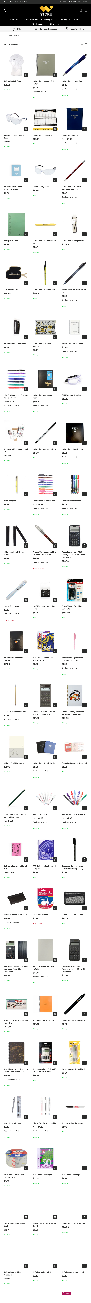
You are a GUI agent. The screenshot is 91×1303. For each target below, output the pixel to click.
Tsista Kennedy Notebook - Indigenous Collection (74, 712)
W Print (63, 2)
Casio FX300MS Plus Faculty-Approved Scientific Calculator (74, 969)
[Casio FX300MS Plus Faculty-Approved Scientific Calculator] (74, 950)
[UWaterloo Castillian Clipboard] (16, 1256)
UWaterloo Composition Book (43, 396)
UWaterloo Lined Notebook (73, 1223)
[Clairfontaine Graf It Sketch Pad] (16, 850)
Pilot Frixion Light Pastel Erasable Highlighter (72, 658)
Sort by (7, 44)
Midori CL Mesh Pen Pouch (15, 915)
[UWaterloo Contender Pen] (45, 433)
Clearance (54, 24)
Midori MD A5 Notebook (14, 763)
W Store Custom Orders (78, 2)
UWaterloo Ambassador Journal (14, 658)
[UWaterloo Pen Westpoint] (16, 327)
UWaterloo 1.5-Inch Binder (44, 763)
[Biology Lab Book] (16, 224)
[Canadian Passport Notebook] (74, 747)
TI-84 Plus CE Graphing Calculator (72, 607)
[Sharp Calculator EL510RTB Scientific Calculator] (45, 1053)
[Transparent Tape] (45, 898)
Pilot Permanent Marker (72, 501)
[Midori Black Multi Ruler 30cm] (16, 536)
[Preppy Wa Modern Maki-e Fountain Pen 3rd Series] (45, 536)
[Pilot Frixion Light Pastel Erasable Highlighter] (74, 641)
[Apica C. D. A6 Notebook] (74, 327)
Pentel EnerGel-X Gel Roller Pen (74, 290)
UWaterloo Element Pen (72, 81)
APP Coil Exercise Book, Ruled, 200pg (43, 658)
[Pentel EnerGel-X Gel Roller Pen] (74, 273)
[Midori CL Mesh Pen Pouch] (16, 898)
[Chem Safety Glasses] (45, 170)
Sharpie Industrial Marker (73, 1123)
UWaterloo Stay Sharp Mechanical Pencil (71, 188)
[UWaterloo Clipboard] (74, 119)
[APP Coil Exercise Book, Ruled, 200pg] (45, 641)
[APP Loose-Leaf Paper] (45, 1158)
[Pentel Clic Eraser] (16, 590)
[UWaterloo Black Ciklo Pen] (74, 1004)
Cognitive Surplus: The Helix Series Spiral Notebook (16, 1070)
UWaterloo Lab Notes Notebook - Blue (13, 188)
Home (5, 35)
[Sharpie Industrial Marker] (74, 1107)
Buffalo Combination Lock (73, 1272)
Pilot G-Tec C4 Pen (41, 814)
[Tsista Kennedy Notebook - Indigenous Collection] (74, 695)
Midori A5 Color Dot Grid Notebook (43, 967)
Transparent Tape (40, 915)
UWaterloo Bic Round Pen (44, 289)
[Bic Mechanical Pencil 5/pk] (74, 1053)
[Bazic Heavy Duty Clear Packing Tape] (16, 1158)
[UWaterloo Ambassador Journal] (16, 641)
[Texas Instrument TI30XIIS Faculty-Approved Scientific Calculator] (74, 536)
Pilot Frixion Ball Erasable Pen (74, 814)
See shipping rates (33, 2)
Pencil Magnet (10, 501)
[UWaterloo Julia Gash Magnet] (45, 327)
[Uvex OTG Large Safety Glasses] (16, 119)
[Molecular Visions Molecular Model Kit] (16, 1004)
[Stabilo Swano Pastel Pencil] (16, 695)
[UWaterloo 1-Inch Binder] (74, 433)
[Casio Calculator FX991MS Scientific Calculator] (45, 695)
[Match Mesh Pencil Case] (74, 898)
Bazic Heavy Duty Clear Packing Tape (14, 1175)
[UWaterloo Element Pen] (74, 65)
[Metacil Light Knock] (16, 1107)
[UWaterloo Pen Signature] (74, 224)
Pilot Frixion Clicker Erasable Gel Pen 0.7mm (16, 396)
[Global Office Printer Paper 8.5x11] (45, 1207)
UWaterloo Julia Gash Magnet (42, 344)
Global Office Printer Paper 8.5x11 (44, 1224)
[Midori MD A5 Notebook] (16, 747)
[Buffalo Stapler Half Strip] (45, 1256)
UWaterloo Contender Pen (44, 449)
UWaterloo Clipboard (71, 135)
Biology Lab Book (11, 241)
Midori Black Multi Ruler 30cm (14, 553)
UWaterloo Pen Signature (73, 241)
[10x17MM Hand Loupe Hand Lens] (45, 590)
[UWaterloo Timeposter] (45, 119)
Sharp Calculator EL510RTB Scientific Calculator (44, 1070)
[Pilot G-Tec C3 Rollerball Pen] (45, 1107)
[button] (86, 10)
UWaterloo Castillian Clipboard (12, 1273)
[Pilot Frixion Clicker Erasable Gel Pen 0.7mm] (16, 379)
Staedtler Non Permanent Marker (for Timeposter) (73, 867)
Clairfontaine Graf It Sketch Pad (15, 867)
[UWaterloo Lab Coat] (16, 65)
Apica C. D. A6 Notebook (72, 343)
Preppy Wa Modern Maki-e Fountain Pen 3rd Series (44, 553)
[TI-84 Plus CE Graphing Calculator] (74, 590)
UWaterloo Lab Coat (12, 81)
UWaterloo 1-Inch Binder (72, 449)
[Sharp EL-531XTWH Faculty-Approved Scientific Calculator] (16, 950)
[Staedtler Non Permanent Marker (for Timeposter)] (74, 850)
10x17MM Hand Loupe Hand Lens (44, 607)
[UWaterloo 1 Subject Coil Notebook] (45, 65)
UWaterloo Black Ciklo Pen (73, 1020)
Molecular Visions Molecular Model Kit (16, 1021)
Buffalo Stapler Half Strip (43, 1272)
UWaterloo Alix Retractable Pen (44, 242)
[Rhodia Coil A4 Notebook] (45, 1004)
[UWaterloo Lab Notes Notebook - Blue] (16, 170)
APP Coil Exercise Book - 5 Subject (44, 867)
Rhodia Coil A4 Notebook (43, 1020)
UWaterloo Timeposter (43, 135)
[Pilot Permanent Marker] (74, 484)
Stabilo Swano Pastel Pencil (15, 711)
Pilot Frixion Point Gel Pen (44, 501)
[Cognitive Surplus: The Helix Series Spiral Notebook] (16, 1053)
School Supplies (14, 35)
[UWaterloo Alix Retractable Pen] (45, 224)
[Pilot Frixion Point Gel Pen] (45, 484)
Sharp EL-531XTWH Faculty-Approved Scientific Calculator (16, 969)
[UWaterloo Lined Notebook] (74, 1207)
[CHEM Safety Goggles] (74, 379)
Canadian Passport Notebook (74, 763)
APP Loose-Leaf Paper (42, 1174)
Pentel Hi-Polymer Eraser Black (15, 1224)
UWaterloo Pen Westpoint (15, 343)
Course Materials (30, 19)
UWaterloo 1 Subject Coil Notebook (43, 82)
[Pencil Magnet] (16, 484)
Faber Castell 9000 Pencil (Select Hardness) (15, 815)
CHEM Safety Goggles (71, 395)
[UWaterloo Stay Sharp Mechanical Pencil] (74, 170)
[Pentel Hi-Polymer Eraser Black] (16, 1207)
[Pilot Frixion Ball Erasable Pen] (74, 798)
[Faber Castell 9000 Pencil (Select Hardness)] (16, 798)
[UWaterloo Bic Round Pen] (45, 273)
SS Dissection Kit (11, 289)
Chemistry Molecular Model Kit (16, 450)
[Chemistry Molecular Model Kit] (16, 433)
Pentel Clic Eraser (11, 606)
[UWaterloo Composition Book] (45, 379)
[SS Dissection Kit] (16, 273)
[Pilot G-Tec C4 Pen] (45, 798)
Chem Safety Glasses (42, 187)
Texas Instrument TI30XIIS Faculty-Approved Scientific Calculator (74, 555)
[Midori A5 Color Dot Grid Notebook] (45, 950)
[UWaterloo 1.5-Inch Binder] (45, 747)
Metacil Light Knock (12, 1123)
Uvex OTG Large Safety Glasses (14, 136)
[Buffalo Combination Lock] (74, 1256)
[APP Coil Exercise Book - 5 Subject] (45, 850)
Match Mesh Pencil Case (72, 915)
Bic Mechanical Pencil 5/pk (73, 1069)
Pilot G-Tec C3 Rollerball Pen (45, 1123)
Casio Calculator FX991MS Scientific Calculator (44, 712)
